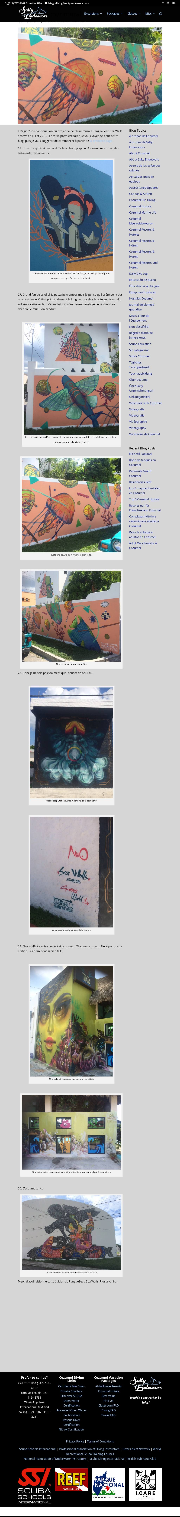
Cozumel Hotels (108, 1391)
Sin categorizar (139, 350)
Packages (113, 14)
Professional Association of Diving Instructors (89, 1449)
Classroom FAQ (108, 1405)
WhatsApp (31, 1402)
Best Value (108, 1396)
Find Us (108, 1401)
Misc (148, 14)
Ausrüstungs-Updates (143, 188)
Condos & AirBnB (140, 194)
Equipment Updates (142, 292)
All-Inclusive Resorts (108, 1386)
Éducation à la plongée (144, 286)
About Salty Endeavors (144, 159)
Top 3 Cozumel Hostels (144, 499)
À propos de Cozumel (143, 136)
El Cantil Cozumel (140, 454)
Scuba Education (140, 344)
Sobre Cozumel (139, 356)
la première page (101, 141)
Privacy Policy (75, 1441)
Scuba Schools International (37, 1449)
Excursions (91, 14)
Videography (137, 428)
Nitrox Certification (71, 1429)
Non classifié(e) (139, 327)
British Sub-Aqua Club (141, 1459)
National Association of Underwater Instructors (55, 1459)
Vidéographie (138, 422)
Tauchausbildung (140, 373)
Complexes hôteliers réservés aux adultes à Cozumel (144, 521)
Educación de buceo (142, 280)
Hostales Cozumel (141, 298)
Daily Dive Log (138, 274)
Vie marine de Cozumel (144, 434)
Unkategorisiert (139, 397)
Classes (132, 14)
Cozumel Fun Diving (142, 200)
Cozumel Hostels (140, 206)
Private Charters (71, 1391)
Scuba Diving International (106, 1459)
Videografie (136, 415)
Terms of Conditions (100, 1441)
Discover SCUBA (71, 1396)
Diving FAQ (108, 1410)
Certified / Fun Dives (71, 1386)
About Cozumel (139, 153)
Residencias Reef (140, 482)
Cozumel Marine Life (142, 212)
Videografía (136, 409)
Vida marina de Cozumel (145, 403)
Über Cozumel (138, 380)
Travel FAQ (108, 1415)
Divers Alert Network (136, 1449)
